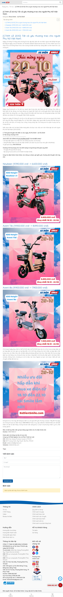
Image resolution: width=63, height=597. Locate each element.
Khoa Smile (12, 16)
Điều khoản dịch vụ (8, 537)
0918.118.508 (16, 575)
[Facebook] (33, 547)
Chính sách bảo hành (38, 519)
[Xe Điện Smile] (5, 2)
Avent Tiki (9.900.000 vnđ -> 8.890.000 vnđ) (19, 27)
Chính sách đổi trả (37, 521)
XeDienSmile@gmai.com (14, 579)
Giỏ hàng (35, 532)
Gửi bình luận (8, 481)
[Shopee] (33, 550)
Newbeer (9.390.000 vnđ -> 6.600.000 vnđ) (18, 25)
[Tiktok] (37, 550)
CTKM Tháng (6, 512)
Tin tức (5, 509)
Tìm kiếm (35, 530)
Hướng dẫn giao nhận (9, 535)
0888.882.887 (12, 573)
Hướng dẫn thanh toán (10, 532)
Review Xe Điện (7, 516)
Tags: (4, 449)
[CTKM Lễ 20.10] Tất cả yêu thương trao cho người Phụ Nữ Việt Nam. (26, 22)
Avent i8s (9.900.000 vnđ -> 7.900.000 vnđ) (19, 30)
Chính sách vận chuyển (39, 516)
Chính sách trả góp (38, 512)
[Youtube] (37, 547)
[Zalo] (37, 553)
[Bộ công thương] (8, 583)
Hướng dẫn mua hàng (9, 530)
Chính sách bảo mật (38, 514)
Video (4, 514)
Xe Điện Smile (19, 591)
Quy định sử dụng (37, 509)
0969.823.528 (20, 577)
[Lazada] (33, 553)
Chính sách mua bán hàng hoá (41, 523)
